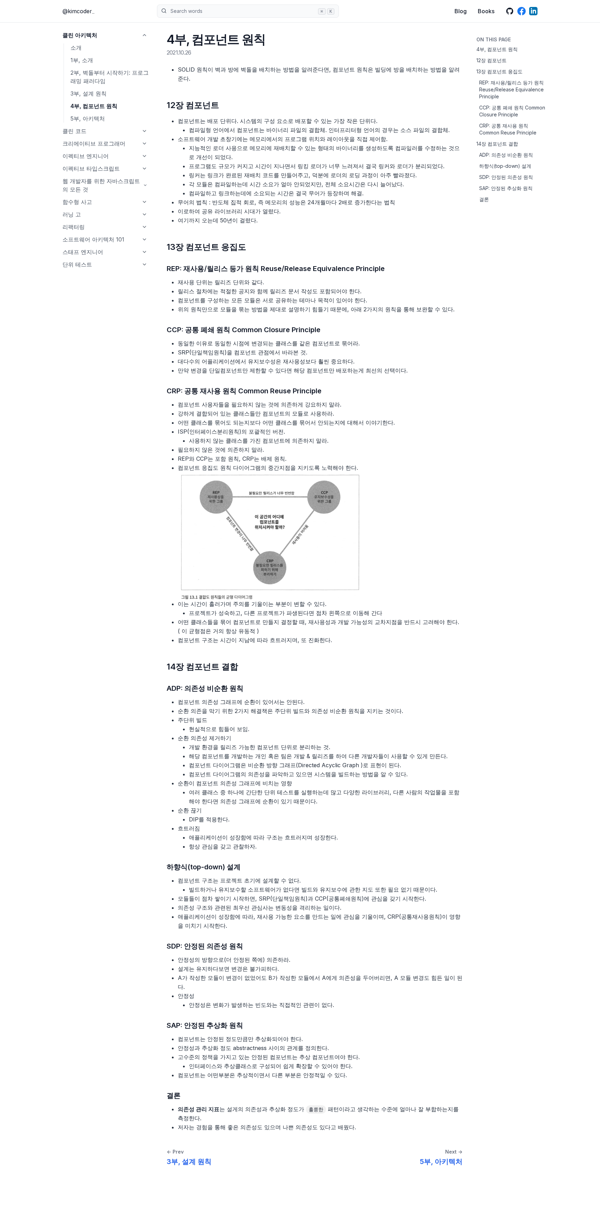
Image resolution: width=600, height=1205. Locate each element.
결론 (484, 199)
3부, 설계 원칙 (88, 93)
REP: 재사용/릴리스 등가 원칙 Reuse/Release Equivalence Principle (511, 89)
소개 (76, 47)
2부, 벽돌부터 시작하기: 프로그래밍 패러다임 (109, 76)
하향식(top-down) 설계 (505, 166)
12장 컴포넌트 (491, 60)
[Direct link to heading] (225, 105)
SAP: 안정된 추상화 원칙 (506, 188)
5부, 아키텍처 (87, 118)
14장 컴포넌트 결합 (497, 144)
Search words (251, 11)
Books (486, 11)
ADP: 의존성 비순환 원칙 (506, 155)
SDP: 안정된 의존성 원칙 (506, 177)
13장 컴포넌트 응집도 (499, 71)
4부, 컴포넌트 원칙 (93, 106)
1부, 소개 (81, 60)
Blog (461, 11)
